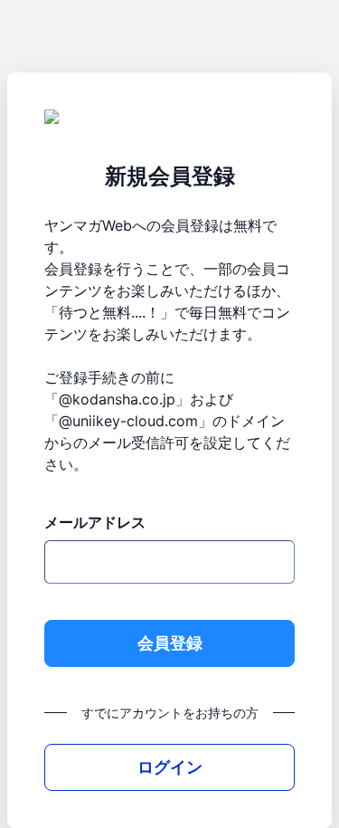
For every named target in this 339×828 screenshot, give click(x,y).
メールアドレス (95, 522)
